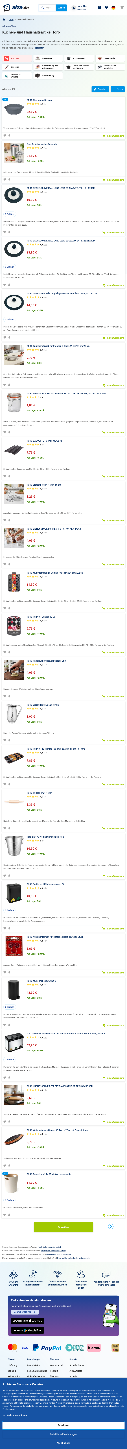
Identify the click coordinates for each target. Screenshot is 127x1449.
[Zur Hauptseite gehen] (16, 8)
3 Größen (9, 214)
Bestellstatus (33, 1365)
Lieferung (12, 1365)
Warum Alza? (56, 1365)
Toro (11, 19)
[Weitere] (111, 1226)
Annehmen (63, 1425)
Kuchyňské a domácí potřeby (50, 1247)
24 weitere (63, 1227)
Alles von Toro (9, 26)
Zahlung (12, 1371)
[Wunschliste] (106, 8)
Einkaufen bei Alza (36, 1376)
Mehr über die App (22, 1312)
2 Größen (9, 1007)
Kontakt (54, 1371)
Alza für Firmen (77, 1365)
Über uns (54, 1376)
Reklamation (14, 1376)
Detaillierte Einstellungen (63, 1434)
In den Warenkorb (115, 136)
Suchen (61, 7)
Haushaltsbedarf (26, 19)
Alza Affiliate (76, 1371)
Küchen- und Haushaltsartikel (58, 1254)
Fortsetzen (39, 48)
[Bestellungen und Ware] (99, 8)
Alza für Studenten (75, 1378)
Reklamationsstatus (37, 1371)
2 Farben (9, 910)
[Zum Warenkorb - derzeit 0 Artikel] (122, 8)
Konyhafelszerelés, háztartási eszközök (73, 1258)
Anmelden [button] (81, 9)
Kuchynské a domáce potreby (53, 1251)
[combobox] (47, 7)
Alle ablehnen (63, 1443)
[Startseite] (3, 19)
